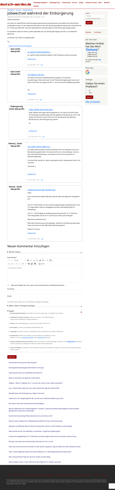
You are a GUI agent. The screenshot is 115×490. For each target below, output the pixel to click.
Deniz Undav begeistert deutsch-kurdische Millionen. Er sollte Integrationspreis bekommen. (40, 452)
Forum (74, 3)
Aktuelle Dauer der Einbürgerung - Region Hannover (26, 393)
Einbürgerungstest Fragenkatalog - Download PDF (73, 475)
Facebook (96, 475)
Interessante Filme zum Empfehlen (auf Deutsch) (25, 373)
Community (66, 3)
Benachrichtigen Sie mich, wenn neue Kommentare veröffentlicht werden (37, 285)
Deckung (91, 49)
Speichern (12, 357)
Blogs (81, 3)
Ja (89, 90)
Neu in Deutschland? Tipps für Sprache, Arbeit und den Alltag (29, 457)
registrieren (71, 341)
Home (10, 475)
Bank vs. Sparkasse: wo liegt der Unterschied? (24, 378)
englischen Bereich (28, 337)
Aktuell (106, 3)
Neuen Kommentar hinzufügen (20, 46)
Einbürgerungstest (40, 3)
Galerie (36, 6)
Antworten (32, 59)
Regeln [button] (11, 311)
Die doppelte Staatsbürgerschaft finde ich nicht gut (26, 368)
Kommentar (11, 257)
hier (100, 59)
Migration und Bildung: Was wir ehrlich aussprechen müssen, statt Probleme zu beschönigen (40, 426)
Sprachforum (41, 337)
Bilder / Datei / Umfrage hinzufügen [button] (22, 306)
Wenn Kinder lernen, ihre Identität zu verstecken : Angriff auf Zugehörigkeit (34, 431)
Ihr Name (10, 289)
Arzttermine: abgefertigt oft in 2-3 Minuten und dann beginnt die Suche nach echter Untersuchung (42, 436)
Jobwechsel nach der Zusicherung (41, 190)
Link (42, 65)
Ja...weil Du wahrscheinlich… (39, 52)
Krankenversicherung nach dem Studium (23, 363)
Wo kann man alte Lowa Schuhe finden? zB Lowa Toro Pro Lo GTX (31, 441)
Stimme (89, 97)
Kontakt (17, 475)
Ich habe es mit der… (36, 74)
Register (88, 32)
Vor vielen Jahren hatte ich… (39, 146)
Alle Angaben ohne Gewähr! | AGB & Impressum (38, 475)
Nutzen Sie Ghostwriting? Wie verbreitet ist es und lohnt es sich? (30, 416)
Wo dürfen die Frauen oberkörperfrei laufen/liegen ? (27, 404)
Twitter (104, 475)
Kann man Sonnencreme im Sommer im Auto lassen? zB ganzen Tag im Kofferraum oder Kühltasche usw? (45, 447)
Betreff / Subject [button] (15, 252)
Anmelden (97, 32)
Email (9, 296)
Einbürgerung (54, 3)
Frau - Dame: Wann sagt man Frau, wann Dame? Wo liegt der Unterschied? (34, 388)
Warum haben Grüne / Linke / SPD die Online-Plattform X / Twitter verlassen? (35, 462)
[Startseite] (15, 4)
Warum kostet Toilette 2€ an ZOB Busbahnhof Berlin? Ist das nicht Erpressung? (35, 421)
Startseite (10, 10)
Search (88, 13)
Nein (90, 92)
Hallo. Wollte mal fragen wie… (41, 109)
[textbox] (44, 274)
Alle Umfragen (93, 101)
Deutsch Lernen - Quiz (94, 3)
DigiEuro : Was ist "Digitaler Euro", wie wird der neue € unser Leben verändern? (36, 383)
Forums (18, 10)
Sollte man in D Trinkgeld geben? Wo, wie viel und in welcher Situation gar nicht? (36, 398)
